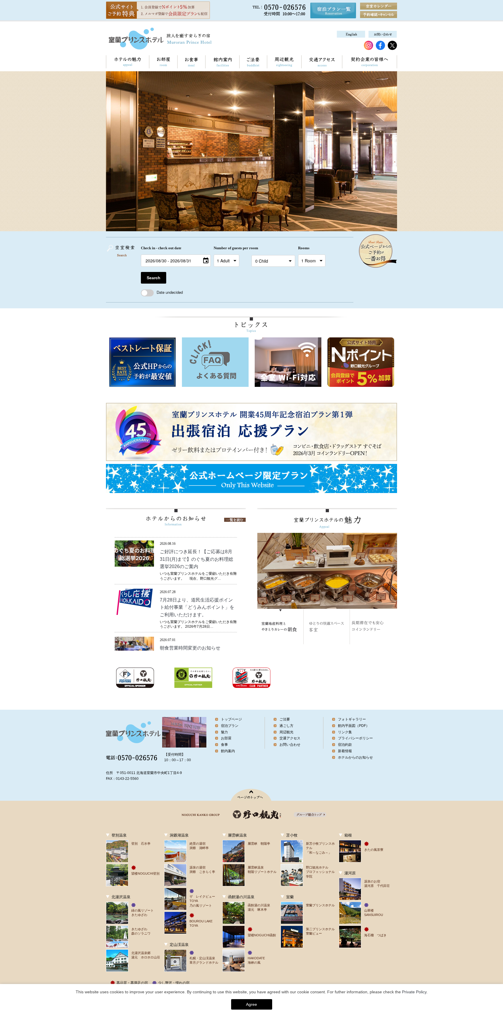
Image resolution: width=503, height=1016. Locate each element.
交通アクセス (321, 61)
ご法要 (253, 61)
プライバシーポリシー (355, 738)
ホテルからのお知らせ (355, 757)
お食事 (191, 61)
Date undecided (170, 292)
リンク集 (345, 732)
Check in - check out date (161, 248)
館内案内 (222, 61)
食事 (224, 745)
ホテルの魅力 (127, 61)
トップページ (231, 719)
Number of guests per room (231, 248)
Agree (251, 1004)
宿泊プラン (229, 726)
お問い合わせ (289, 745)
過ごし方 (286, 726)
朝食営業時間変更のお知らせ (190, 647)
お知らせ (188, 544)
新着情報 (203, 544)
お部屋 (163, 61)
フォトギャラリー (352, 719)
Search (153, 277)
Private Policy (414, 992)
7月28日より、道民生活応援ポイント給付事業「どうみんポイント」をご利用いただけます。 (197, 607)
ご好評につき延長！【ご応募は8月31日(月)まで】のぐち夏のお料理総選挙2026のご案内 (196, 559)
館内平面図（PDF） (353, 726)
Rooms (303, 248)
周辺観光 (284, 61)
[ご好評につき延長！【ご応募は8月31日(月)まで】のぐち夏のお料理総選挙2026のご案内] (134, 563)
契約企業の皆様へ (369, 61)
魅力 (224, 732)
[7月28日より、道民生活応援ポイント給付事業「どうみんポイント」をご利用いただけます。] (134, 611)
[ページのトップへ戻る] (251, 795)
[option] (142, 362)
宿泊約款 (345, 745)
